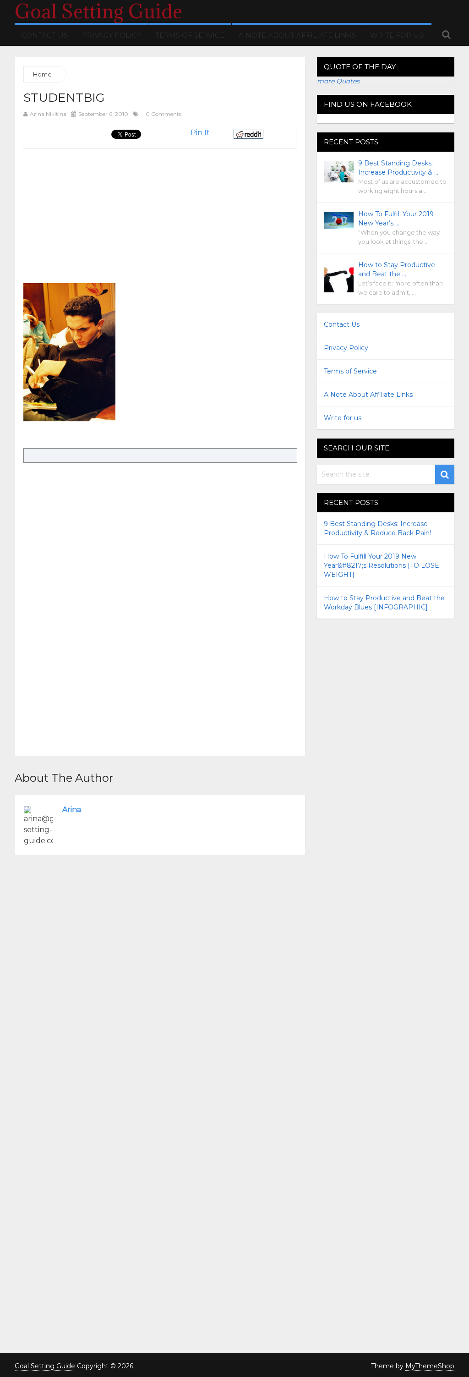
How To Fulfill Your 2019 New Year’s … (396, 218)
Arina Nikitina (48, 113)
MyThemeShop (429, 1366)
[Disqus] (160, 983)
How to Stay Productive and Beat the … (396, 269)
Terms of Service (189, 35)
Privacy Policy (111, 35)
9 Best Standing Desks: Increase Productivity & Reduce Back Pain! (377, 528)
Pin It (200, 132)
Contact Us (45, 35)
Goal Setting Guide (98, 11)
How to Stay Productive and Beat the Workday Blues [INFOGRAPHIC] (384, 602)
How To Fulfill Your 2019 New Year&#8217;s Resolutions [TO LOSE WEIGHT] (381, 565)
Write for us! (397, 35)
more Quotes (338, 81)
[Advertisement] (100, 212)
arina (71, 809)
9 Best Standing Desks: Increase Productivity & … (398, 167)
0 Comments (163, 113)
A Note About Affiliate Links (297, 35)
